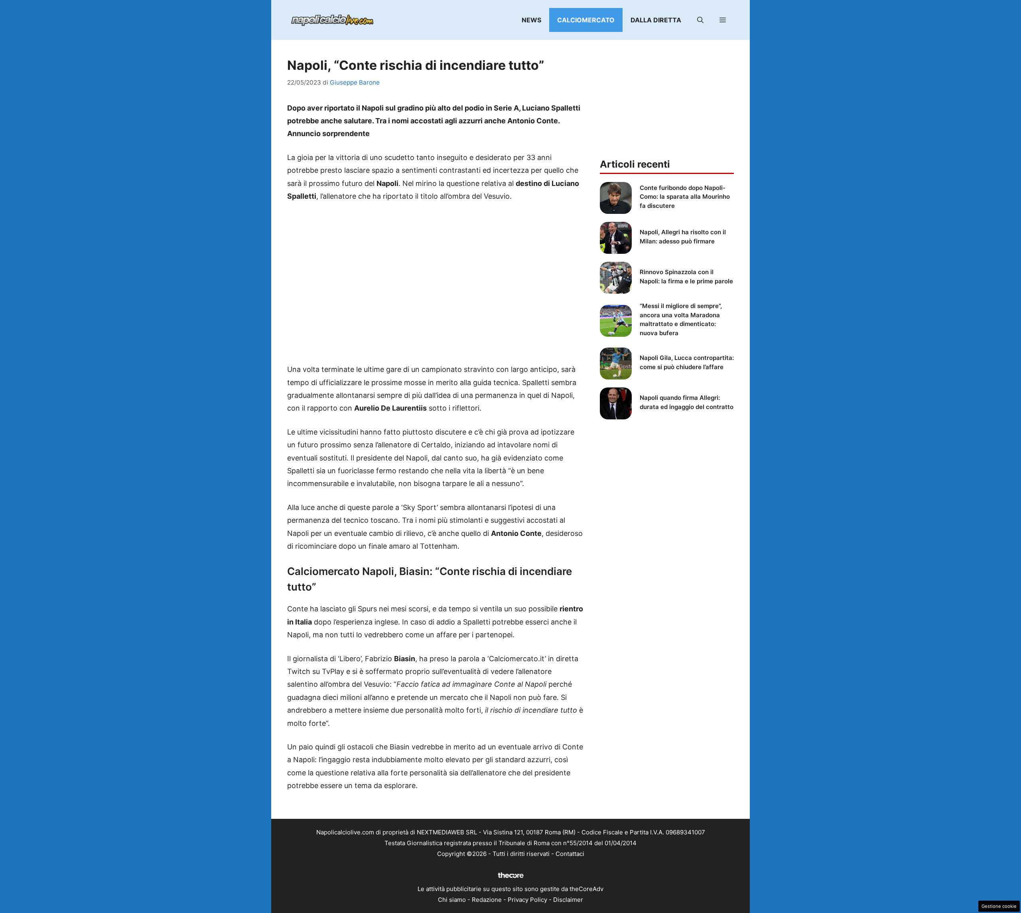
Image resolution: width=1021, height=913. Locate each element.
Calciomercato (586, 20)
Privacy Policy (527, 899)
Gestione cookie (999, 906)
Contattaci (570, 854)
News (531, 20)
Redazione (487, 899)
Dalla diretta (656, 20)
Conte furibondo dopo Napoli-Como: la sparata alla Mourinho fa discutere (685, 196)
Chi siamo (452, 899)
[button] (700, 20)
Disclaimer (568, 899)
